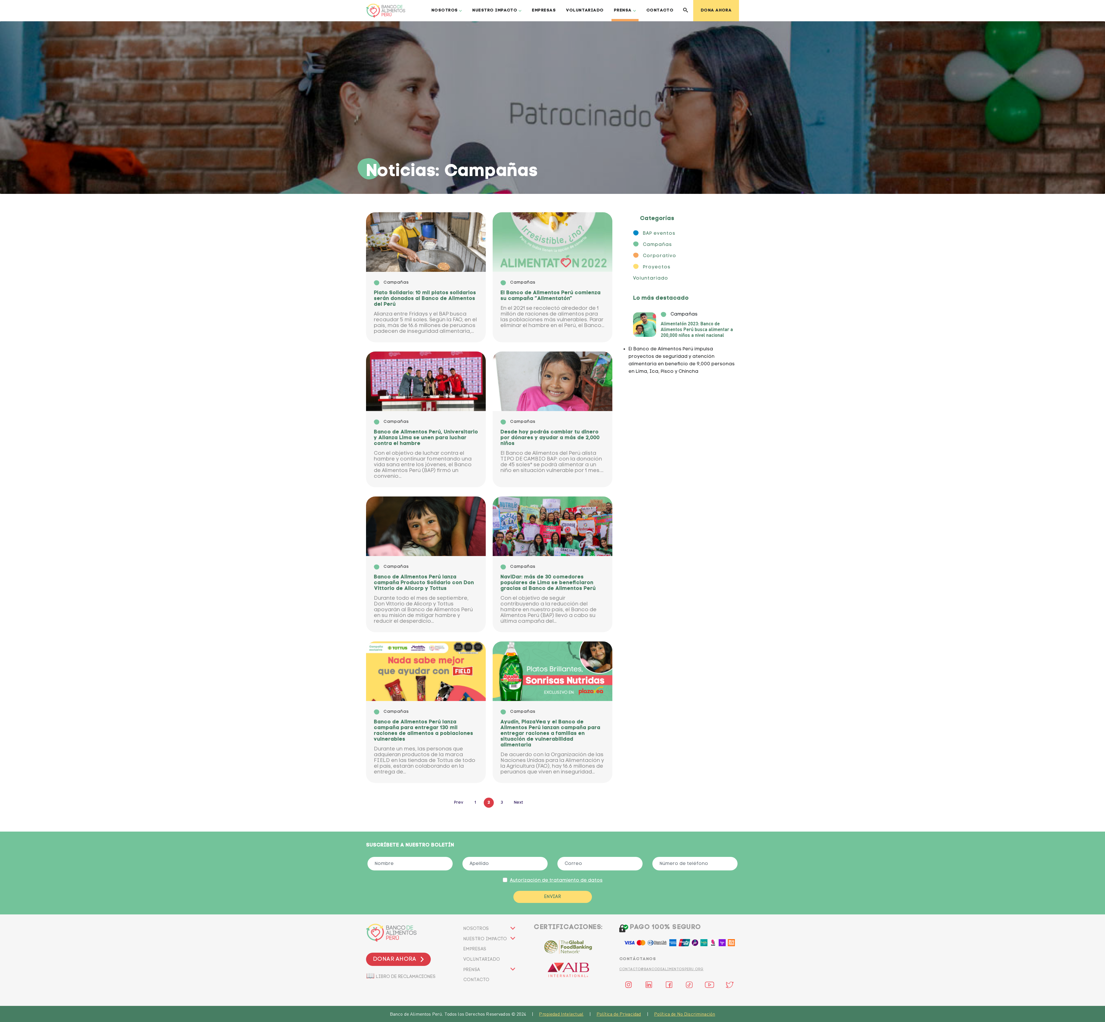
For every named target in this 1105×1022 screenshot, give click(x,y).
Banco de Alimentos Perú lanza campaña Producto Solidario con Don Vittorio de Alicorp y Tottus (424, 582)
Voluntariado (585, 10)
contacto (476, 980)
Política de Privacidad (619, 1014)
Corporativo (659, 256)
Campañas (657, 244)
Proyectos (656, 267)
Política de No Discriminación (684, 1014)
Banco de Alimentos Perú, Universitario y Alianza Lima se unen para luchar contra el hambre (426, 437)
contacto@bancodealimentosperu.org (661, 969)
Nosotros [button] (444, 10)
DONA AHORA (716, 10)
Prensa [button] (623, 10)
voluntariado (481, 959)
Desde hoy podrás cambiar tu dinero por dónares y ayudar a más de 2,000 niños (550, 437)
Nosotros (476, 929)
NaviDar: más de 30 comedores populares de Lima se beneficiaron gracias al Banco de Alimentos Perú (548, 582)
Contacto (660, 10)
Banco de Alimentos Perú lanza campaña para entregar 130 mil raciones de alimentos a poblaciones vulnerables (423, 730)
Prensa (471, 970)
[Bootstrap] (410, 933)
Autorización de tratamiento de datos (556, 880)
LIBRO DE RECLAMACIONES (400, 975)
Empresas (544, 10)
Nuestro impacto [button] (494, 10)
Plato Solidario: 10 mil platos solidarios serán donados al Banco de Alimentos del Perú (425, 298)
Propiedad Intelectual (561, 1014)
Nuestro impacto (485, 939)
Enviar (552, 897)
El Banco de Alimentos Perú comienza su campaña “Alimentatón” (550, 295)
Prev (458, 803)
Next (518, 803)
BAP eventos (659, 233)
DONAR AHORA (394, 959)
